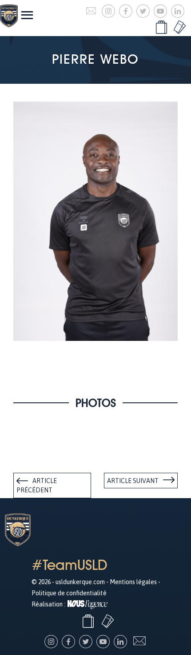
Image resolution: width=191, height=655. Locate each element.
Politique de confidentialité (69, 593)
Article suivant (133, 480)
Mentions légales (133, 581)
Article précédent (36, 485)
